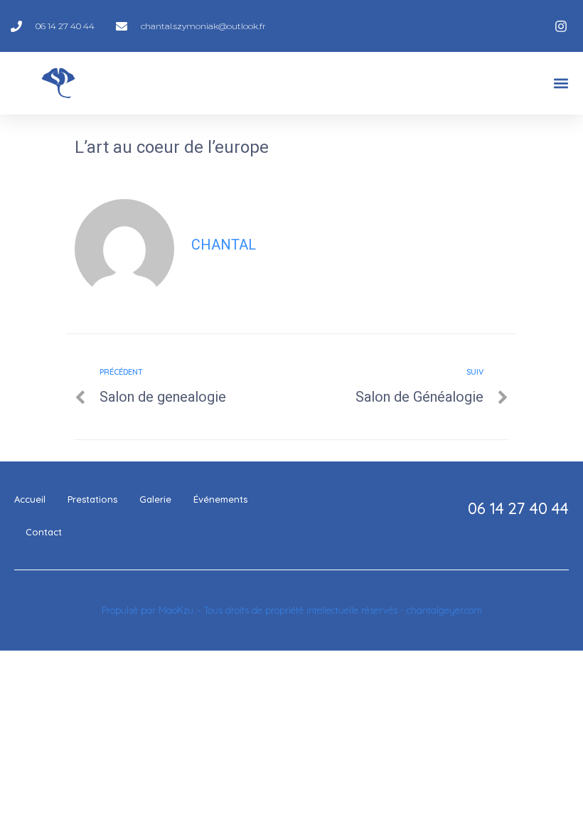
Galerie (155, 499)
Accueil (30, 499)
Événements (220, 499)
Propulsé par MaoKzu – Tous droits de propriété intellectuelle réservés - (254, 610)
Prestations (92, 499)
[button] (560, 83)
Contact (44, 532)
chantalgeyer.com (444, 610)
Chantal (223, 244)
